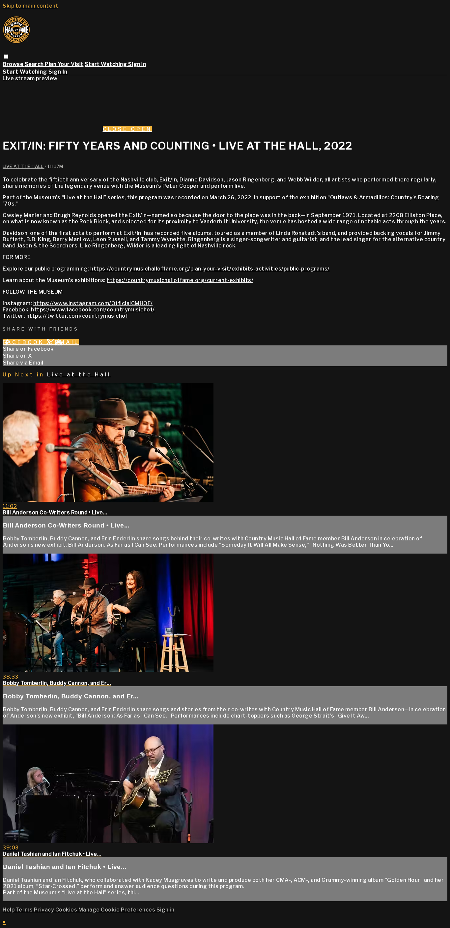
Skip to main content (30, 6)
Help (9, 910)
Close (117, 129)
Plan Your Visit (64, 64)
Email (67, 342)
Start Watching (106, 64)
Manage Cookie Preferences (117, 910)
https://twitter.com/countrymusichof (77, 316)
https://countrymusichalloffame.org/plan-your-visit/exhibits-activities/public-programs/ (210, 269)
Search (35, 64)
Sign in (137, 64)
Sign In (58, 72)
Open (141, 129)
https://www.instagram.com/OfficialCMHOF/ (93, 303)
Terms (25, 910)
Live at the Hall (23, 166)
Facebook (25, 342)
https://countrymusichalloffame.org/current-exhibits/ (180, 280)
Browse (14, 64)
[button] (6, 56)
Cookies (66, 910)
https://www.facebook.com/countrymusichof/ (93, 309)
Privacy (44, 910)
